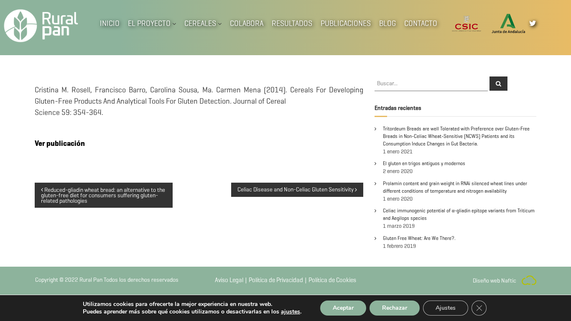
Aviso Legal (229, 280)
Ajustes (446, 308)
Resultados (292, 23)
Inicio (110, 23)
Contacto (420, 23)
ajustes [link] (290, 312)
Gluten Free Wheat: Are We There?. (419, 238)
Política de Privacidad (276, 280)
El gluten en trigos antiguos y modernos (424, 163)
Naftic (508, 281)
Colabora (246, 23)
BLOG (387, 23)
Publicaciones (346, 23)
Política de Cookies (332, 280)
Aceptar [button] (343, 308)
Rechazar (394, 308)
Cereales (200, 23)
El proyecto (149, 23)
